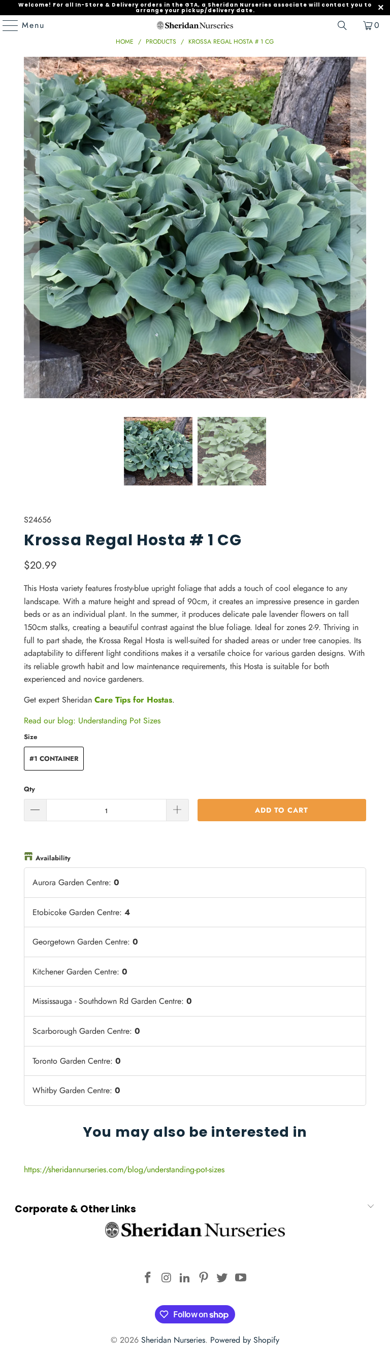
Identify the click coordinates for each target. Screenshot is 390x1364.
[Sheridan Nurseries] (195, 25)
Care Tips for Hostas (133, 700)
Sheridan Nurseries (173, 1340)
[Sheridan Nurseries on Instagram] (166, 1278)
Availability (53, 858)
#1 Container (53, 758)
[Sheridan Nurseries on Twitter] (222, 1278)
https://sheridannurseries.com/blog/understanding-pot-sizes (124, 1169)
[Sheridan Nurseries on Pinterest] (204, 1278)
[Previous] (31, 229)
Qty (29, 789)
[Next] (358, 229)
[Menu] (5, 25)
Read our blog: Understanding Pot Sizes (92, 720)
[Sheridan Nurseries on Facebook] (147, 1278)
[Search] (342, 25)
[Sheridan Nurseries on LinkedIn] (185, 1278)
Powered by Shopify (244, 1340)
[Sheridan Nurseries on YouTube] (241, 1278)
